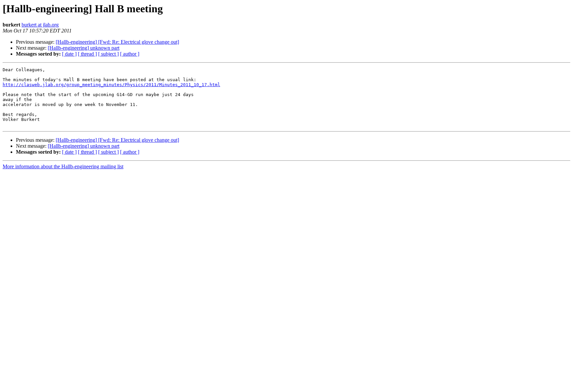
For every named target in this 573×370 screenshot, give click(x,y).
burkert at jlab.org (40, 24)
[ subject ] (108, 54)
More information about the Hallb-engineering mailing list (63, 166)
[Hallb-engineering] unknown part (83, 48)
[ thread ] (87, 54)
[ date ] (69, 54)
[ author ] (129, 54)
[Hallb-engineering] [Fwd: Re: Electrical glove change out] (117, 42)
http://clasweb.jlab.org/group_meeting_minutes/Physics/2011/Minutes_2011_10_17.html (111, 84)
